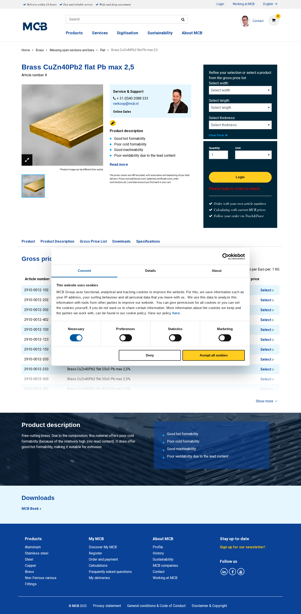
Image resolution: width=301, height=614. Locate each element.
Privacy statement (107, 606)
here (176, 313)
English (268, 4)
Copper (30, 565)
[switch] (125, 338)
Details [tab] (150, 270)
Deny (150, 355)
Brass (29, 572)
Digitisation (127, 33)
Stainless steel (36, 553)
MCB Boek (30, 509)
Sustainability (160, 33)
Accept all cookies (214, 355)
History (158, 553)
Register (95, 553)
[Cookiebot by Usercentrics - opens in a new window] (225, 256)
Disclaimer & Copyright (209, 606)
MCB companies (165, 565)
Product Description (57, 241)
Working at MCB (244, 4)
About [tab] (216, 270)
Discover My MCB (103, 547)
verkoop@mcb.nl (126, 104)
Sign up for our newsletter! (242, 547)
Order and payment (103, 559)
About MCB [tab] (163, 538)
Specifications (148, 241)
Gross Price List (93, 241)
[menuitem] (220, 4)
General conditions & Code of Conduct (156, 606)
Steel (29, 559)
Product (28, 241)
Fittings (31, 584)
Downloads (121, 241)
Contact (158, 572)
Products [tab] (33, 538)
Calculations (98, 565)
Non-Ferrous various (40, 578)
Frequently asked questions (110, 572)
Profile (158, 547)
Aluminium (33, 547)
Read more (119, 164)
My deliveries (99, 578)
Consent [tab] (84, 270)
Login (220, 4)
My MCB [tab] (96, 538)
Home (26, 50)
